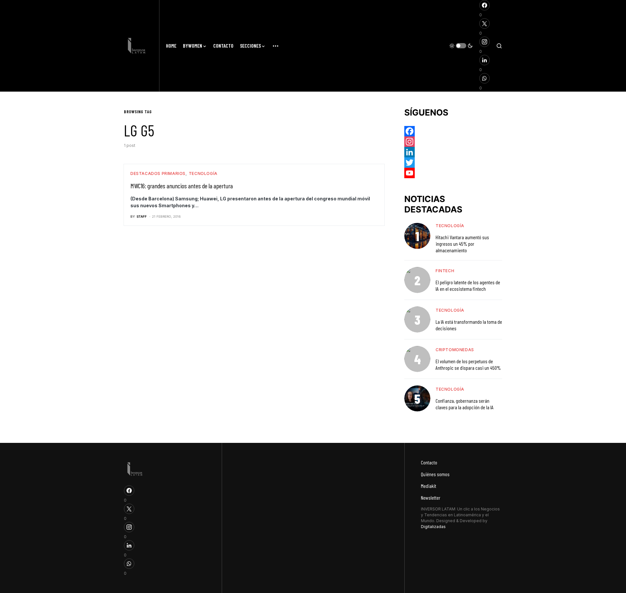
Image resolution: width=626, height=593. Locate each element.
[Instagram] (453, 141)
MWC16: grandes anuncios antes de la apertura (181, 186)
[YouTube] (453, 173)
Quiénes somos (435, 474)
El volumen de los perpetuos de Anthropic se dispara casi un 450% (468, 364)
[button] (461, 45)
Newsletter (430, 497)
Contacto (429, 462)
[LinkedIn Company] (453, 152)
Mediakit (428, 486)
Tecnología (203, 173)
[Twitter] (453, 162)
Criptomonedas (455, 349)
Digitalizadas (433, 526)
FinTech (445, 270)
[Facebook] (453, 131)
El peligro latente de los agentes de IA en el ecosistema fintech (468, 285)
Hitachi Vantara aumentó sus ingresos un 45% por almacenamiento (462, 243)
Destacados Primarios (158, 173)
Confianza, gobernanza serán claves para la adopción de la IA (465, 404)
